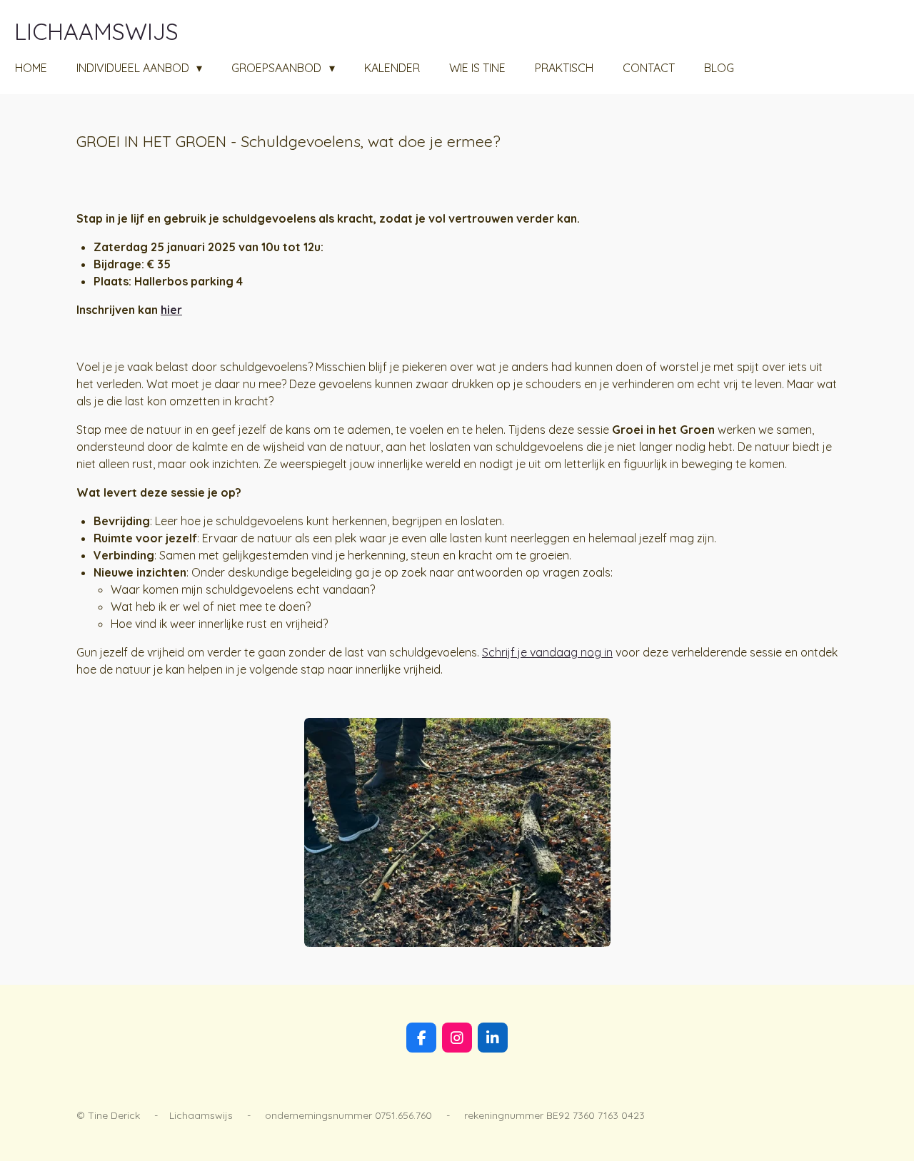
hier (171, 310)
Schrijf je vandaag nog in (547, 652)
